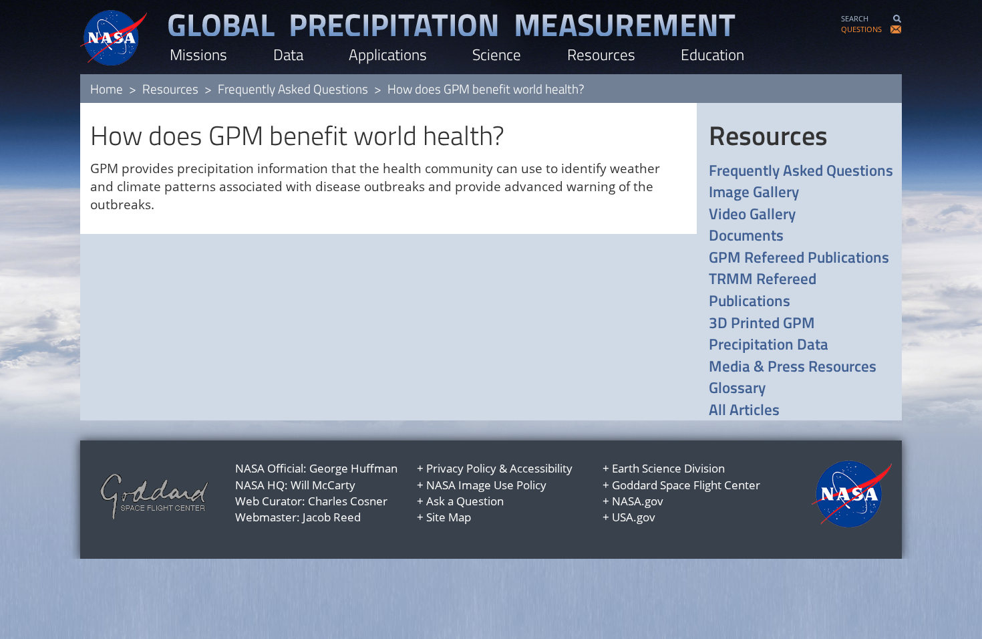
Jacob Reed (332, 517)
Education (712, 54)
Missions (198, 54)
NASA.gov (637, 501)
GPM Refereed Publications (799, 258)
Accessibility (541, 468)
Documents (746, 236)
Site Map (448, 517)
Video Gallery (752, 214)
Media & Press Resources (792, 367)
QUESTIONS (861, 29)
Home (106, 88)
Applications (388, 54)
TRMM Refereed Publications (762, 289)
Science (496, 54)
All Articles (744, 410)
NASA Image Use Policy (486, 485)
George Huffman (353, 468)
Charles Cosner (347, 501)
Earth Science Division (668, 468)
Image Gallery (754, 192)
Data (288, 54)
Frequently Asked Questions (293, 88)
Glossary (737, 388)
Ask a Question (465, 501)
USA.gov (633, 517)
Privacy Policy (461, 468)
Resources (601, 54)
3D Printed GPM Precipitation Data (768, 334)
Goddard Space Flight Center (686, 485)
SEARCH (854, 18)
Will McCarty (323, 485)
